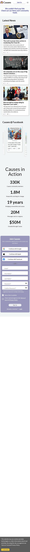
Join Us (19, 2)
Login (20, 309)
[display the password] (26, 283)
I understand (5, 549)
